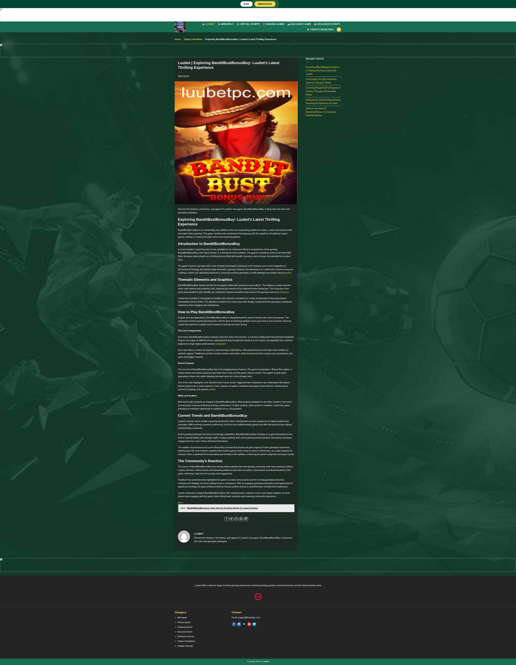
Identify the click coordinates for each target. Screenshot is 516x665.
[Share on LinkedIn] (246, 519)
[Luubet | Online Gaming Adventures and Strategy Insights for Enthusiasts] (186, 26)
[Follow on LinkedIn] (254, 624)
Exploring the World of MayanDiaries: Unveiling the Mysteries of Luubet (323, 101)
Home (178, 39)
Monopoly (227, 24)
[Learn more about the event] (258, 14)
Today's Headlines (322, 29)
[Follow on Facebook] (234, 624)
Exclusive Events (328, 24)
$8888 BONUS (265, 4)
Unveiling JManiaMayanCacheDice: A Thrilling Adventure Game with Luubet (323, 70)
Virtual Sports (250, 24)
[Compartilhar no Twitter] (231, 519)
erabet (288, 273)
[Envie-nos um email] (244, 624)
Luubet (210, 24)
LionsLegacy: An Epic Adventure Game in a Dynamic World (321, 81)
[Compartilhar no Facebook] (226, 519)
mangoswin (220, 344)
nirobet (212, 389)
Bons (180, 503)
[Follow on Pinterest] (249, 624)
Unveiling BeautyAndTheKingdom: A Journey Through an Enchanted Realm (323, 91)
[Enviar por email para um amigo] (236, 519)
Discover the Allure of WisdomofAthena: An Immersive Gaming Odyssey (321, 111)
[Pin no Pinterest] (241, 519)
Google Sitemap (185, 646)
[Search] (339, 29)
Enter (246, 4)
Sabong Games (275, 24)
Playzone (284, 292)
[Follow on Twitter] (239, 624)
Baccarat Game (301, 24)
